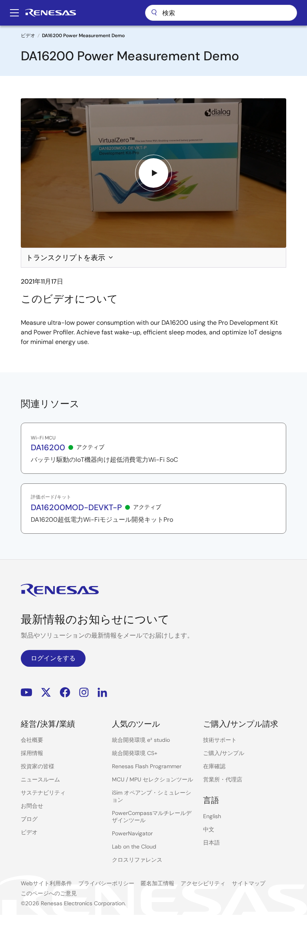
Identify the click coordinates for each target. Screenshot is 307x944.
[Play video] (153, 173)
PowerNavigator (132, 833)
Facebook (65, 692)
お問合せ (32, 805)
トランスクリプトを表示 (65, 257)
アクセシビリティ (203, 883)
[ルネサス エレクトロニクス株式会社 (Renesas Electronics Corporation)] (50, 13)
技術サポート (220, 739)
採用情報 (32, 753)
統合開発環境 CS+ (134, 753)
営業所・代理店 (222, 779)
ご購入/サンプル (223, 753)
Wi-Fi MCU (43, 438)
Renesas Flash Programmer (146, 766)
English (212, 816)
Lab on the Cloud (134, 846)
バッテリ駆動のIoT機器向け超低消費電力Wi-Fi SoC (104, 460)
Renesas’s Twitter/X (46, 692)
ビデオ (28, 35)
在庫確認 (214, 766)
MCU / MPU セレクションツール (152, 779)
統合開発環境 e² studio (141, 739)
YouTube (26, 692)
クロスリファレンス (137, 859)
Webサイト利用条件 (46, 883)
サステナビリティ (43, 792)
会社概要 (32, 739)
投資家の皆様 (37, 766)
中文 (208, 829)
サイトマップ (248, 883)
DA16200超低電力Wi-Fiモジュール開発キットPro (102, 520)
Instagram (84, 692)
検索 (221, 13)
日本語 (211, 842)
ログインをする (53, 658)
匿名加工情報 (157, 883)
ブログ (29, 819)
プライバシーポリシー (106, 883)
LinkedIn (102, 692)
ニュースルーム (40, 779)
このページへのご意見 (49, 893)
